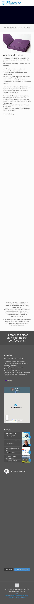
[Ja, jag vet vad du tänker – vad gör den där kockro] (17, 483)
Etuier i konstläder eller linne (11, 146)
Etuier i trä (6, 239)
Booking (11, 597)
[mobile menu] (31, 2)
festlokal (19, 340)
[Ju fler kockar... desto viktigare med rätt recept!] (17, 498)
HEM (16, 594)
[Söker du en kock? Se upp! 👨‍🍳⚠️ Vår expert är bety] (17, 544)
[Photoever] (11, 2)
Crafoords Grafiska (20, 597)
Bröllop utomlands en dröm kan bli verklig (16, 595)
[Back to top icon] (17, 585)
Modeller (5, 287)
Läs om (16, 158)
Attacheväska (7, 193)
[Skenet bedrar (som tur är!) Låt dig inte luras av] (17, 513)
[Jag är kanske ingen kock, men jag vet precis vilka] (17, 529)
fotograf (22, 337)
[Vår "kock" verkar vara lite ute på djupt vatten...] (17, 559)
